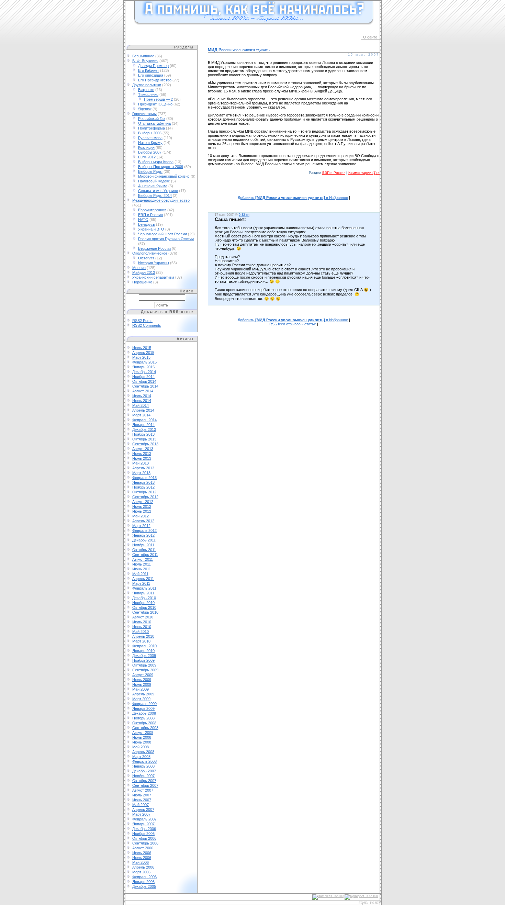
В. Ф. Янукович (145, 61)
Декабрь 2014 (144, 372)
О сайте (370, 37)
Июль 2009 (141, 680)
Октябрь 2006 (144, 838)
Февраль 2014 (144, 420)
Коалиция (146, 147)
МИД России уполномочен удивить (239, 49)
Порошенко (142, 282)
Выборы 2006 (149, 133)
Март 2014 (141, 415)
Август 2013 (142, 449)
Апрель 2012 (143, 521)
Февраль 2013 (144, 478)
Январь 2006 (143, 882)
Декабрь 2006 (144, 829)
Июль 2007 (141, 795)
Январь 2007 (143, 824)
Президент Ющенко (155, 104)
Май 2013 (140, 463)
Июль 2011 (141, 564)
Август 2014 (142, 391)
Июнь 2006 (141, 858)
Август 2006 (142, 848)
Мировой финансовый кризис (164, 176)
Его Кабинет (148, 70)
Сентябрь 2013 (145, 444)
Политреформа (151, 128)
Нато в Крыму (150, 143)
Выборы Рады (150, 171)
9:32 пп (244, 214)
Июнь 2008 (141, 742)
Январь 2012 (143, 535)
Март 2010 (141, 641)
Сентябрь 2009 (145, 670)
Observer (146, 258)
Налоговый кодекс (154, 181)
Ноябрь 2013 (143, 434)
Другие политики (146, 85)
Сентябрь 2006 (145, 843)
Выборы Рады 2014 (155, 195)
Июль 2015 (141, 348)
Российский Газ (151, 118)
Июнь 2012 (141, 511)
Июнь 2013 (141, 458)
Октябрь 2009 (144, 665)
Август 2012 (142, 502)
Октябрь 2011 (144, 550)
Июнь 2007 (141, 800)
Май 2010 (140, 631)
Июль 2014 (141, 396)
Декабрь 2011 (144, 540)
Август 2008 (142, 732)
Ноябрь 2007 (143, 776)
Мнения (139, 268)
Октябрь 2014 (144, 381)
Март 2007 (141, 814)
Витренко (146, 90)
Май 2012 (140, 516)
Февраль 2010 (144, 646)
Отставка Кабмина (154, 123)
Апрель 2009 (143, 694)
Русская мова (150, 138)
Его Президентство (154, 80)
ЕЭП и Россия (150, 215)
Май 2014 (140, 405)
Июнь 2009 (141, 684)
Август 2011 (142, 559)
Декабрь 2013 (144, 429)
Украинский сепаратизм (153, 277)
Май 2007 (140, 805)
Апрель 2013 (143, 468)
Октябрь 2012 (144, 492)
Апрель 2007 (143, 809)
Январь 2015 (143, 367)
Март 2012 (141, 526)
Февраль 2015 (144, 362)
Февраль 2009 (144, 704)
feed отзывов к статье (292, 324)
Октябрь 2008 (144, 723)
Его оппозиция (150, 75)
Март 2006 (141, 872)
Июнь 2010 (141, 627)
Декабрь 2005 (144, 886)
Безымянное (143, 56)
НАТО (143, 219)
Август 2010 (142, 617)
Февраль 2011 (144, 588)
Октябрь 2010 (144, 607)
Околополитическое (149, 253)
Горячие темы (144, 114)
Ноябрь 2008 (143, 718)
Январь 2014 (143, 425)
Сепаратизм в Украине (158, 191)
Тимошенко (148, 94)
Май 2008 (140, 747)
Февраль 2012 (144, 530)
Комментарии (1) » (364, 173)
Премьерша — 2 (158, 99)
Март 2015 (141, 357)
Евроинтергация (152, 210)
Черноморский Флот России (162, 234)
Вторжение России (154, 248)
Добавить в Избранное (293, 197)
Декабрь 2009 (144, 655)
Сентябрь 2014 (145, 386)
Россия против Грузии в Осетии (166, 239)
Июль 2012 (141, 506)
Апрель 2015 (143, 352)
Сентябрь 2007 (145, 785)
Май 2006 (140, 862)
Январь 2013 (143, 482)
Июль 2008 (141, 737)
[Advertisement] (293, 188)
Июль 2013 (141, 453)
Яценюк (145, 109)
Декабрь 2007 (144, 771)
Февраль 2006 (144, 877)
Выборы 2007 (149, 152)
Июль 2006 (141, 853)
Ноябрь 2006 (143, 833)
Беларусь (146, 224)
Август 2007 (142, 790)
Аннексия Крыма (152, 186)
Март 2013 (141, 473)
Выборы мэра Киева (155, 162)
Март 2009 (141, 699)
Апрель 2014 (143, 410)
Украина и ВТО (151, 229)
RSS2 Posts (142, 321)
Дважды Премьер (153, 66)
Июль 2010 (141, 622)
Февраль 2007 (144, 819)
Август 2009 (142, 675)
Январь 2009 (143, 708)
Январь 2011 (143, 593)
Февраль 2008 (144, 761)
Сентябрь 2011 (145, 554)
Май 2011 (140, 574)
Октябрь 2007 (144, 781)
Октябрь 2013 (144, 439)
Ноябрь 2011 (143, 545)
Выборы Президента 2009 (160, 167)
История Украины (153, 263)
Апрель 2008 (143, 752)
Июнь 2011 (141, 569)
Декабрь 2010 (144, 598)
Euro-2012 (147, 157)
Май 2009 (140, 689)
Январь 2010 (143, 651)
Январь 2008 (143, 766)
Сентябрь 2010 (145, 612)
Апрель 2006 (143, 867)
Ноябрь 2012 (143, 487)
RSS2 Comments (146, 325)
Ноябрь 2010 (143, 603)
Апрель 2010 (143, 636)
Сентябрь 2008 (145, 728)
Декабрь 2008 (144, 713)
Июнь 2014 (141, 401)
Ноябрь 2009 (143, 660)
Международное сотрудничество (161, 200)
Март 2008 (141, 757)
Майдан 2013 (143, 272)
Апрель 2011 (143, 579)
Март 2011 (141, 583)
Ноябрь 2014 (143, 377)
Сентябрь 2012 (145, 497)
